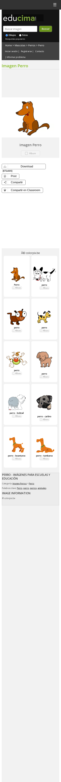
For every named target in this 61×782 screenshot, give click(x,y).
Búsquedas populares (15, 39)
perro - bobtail (17, 413)
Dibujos (12, 35)
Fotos (25, 35)
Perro (41, 45)
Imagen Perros (20, 483)
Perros (31, 45)
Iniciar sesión (11, 51)
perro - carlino (44, 416)
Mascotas (20, 45)
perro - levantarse (16, 455)
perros (33, 488)
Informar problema (16, 57)
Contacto (39, 51)
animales (42, 488)
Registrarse (26, 51)
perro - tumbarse (44, 455)
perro (44, 284)
